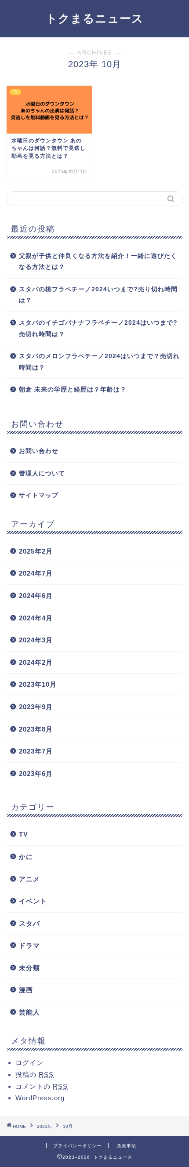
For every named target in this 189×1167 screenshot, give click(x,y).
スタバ (29, 923)
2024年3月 (36, 640)
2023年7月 (36, 751)
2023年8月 (36, 729)
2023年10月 (38, 684)
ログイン (29, 1062)
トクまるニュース (95, 18)
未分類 (29, 967)
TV (23, 834)
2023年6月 (36, 773)
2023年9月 (36, 706)
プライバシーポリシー (77, 1145)
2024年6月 (36, 595)
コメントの (41, 1086)
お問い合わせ (38, 451)
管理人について (42, 473)
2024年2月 (36, 662)
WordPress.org (40, 1098)
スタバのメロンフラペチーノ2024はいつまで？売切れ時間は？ (99, 362)
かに (26, 856)
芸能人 (29, 1012)
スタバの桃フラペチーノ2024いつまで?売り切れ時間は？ (98, 295)
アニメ (29, 879)
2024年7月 (36, 573)
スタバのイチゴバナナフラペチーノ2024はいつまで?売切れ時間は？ (98, 328)
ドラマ (29, 945)
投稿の (34, 1074)
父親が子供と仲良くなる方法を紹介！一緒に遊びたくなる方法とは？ (98, 262)
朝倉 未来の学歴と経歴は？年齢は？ (73, 389)
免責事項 (126, 1145)
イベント (33, 901)
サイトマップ (38, 495)
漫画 (26, 989)
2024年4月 (36, 618)
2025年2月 (36, 551)
